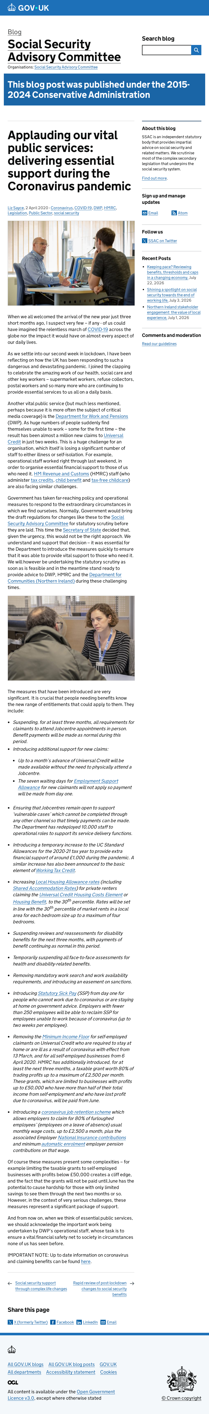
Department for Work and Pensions (92, 416)
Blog (15, 32)
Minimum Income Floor (65, 1037)
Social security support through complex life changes (41, 1285)
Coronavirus (62, 207)
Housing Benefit (29, 902)
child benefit (69, 480)
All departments (24, 1372)
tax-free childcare (110, 480)
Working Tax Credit (55, 870)
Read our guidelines (159, 343)
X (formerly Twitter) (31, 1322)
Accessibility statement (70, 1372)
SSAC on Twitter (162, 240)
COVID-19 (83, 207)
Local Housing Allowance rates (67, 882)
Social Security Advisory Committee (64, 50)
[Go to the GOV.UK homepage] (28, 8)
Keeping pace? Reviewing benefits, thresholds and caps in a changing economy (172, 272)
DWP (98, 207)
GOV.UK (108, 1364)
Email (111, 1322)
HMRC (110, 207)
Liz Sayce (16, 207)
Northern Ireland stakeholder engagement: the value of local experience (174, 312)
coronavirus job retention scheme (76, 1112)
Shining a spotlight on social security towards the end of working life (172, 295)
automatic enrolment (63, 1144)
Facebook (65, 1322)
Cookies (108, 1372)
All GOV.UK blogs (26, 1364)
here (85, 1261)
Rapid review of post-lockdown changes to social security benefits (100, 1288)
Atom (183, 212)
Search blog (158, 38)
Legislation (17, 212)
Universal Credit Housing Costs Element (80, 895)
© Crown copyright (181, 1398)
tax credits (42, 480)
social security (66, 212)
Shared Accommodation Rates (44, 888)
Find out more (154, 178)
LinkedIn (90, 1322)
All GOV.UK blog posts (71, 1364)
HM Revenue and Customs (61, 474)
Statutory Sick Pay (57, 993)
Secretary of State (82, 530)
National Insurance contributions (92, 1137)
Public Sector (40, 212)
